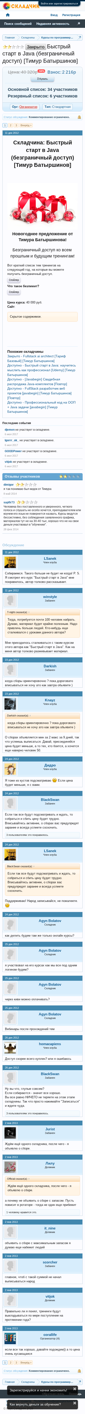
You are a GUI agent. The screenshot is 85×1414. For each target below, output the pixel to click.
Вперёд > (26, 125)
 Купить (42, 79)
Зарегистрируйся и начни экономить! (38, 1390)
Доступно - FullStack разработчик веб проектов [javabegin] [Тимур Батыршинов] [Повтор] (39, 393)
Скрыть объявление (74, 1389)
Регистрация (71, 15)
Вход (54, 15)
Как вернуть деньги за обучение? (35, 1404)
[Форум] (7, 15)
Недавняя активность (52, 23)
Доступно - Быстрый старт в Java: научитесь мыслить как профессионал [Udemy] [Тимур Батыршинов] (41, 369)
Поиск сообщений (18, 23)
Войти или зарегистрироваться (59, 3)
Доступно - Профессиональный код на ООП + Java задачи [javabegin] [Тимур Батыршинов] (41, 406)
